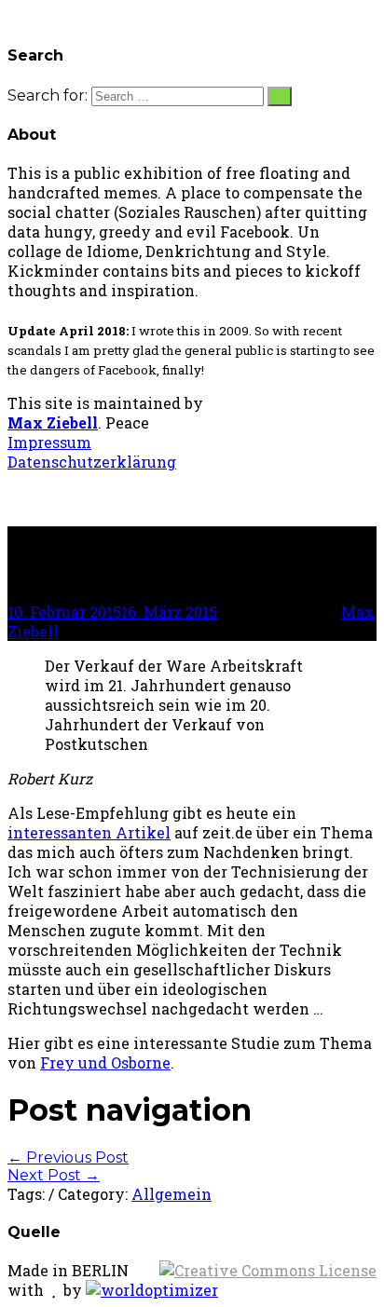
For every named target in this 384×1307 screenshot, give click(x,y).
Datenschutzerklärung (91, 461)
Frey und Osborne (105, 1062)
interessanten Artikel (89, 832)
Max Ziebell (52, 422)
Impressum (49, 442)
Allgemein (171, 1194)
